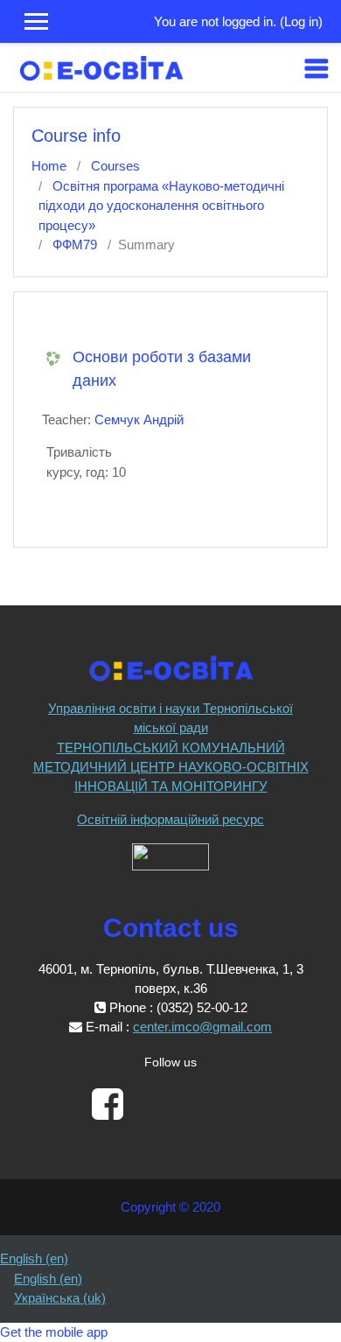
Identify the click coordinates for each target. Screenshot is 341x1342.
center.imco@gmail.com (202, 1026)
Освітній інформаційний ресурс (170, 819)
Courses (115, 165)
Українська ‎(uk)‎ (60, 1297)
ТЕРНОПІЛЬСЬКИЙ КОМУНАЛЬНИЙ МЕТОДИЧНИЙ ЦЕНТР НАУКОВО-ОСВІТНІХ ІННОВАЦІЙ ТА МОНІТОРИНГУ (171, 766)
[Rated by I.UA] (170, 855)
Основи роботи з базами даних (162, 368)
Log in (301, 21)
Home (48, 165)
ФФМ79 (74, 244)
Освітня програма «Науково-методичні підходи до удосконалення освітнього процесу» (161, 205)
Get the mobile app (54, 1332)
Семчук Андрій (139, 419)
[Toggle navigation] (316, 68)
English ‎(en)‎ (34, 1258)
